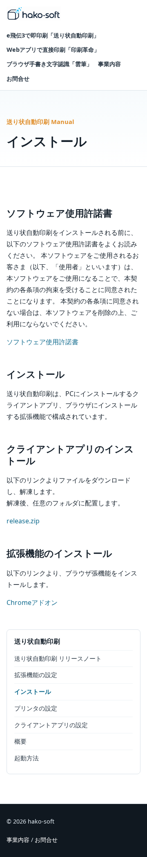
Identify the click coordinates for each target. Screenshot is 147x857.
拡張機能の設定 (35, 675)
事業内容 (109, 64)
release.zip (23, 520)
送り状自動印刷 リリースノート (58, 658)
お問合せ (18, 78)
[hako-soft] (34, 13)
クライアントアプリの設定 (51, 725)
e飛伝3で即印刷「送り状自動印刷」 (53, 35)
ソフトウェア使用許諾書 (42, 341)
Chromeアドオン (32, 602)
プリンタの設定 (35, 708)
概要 (20, 741)
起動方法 (26, 758)
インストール (32, 691)
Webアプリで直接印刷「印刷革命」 (53, 49)
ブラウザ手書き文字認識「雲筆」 (49, 64)
